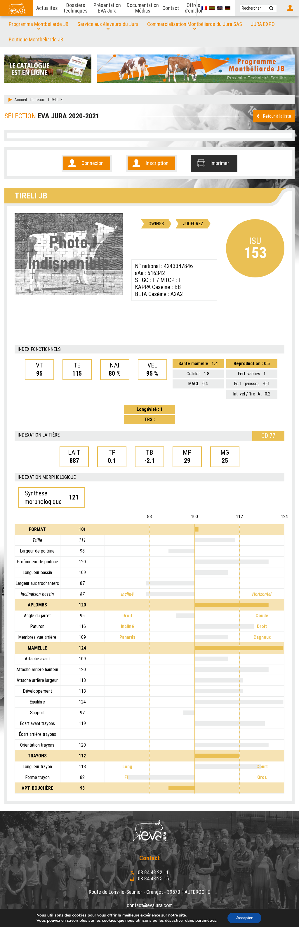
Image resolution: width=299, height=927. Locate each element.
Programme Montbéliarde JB (39, 24)
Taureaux (37, 99)
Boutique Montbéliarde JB (36, 39)
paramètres (205, 920)
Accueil (20, 99)
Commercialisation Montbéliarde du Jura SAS (194, 24)
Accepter (244, 918)
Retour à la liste (277, 116)
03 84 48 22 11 (153, 872)
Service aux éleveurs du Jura (107, 24)
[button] (271, 8)
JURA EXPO (263, 24)
